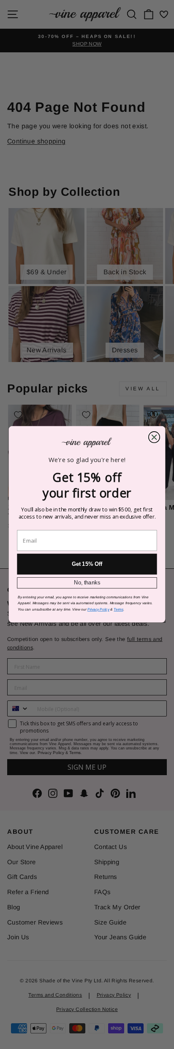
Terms (118, 609)
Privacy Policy (98, 609)
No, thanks (87, 583)
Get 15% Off (87, 564)
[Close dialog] (154, 437)
